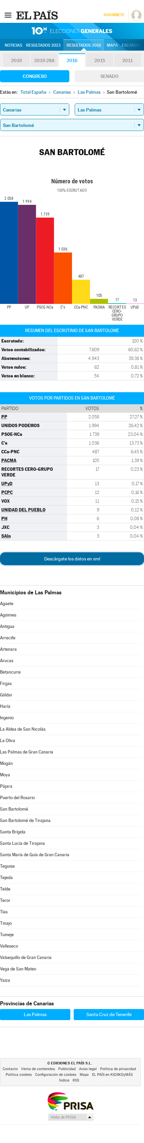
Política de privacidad (118, 1069)
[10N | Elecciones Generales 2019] (72, 31)
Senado (109, 76)
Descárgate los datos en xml (72, 558)
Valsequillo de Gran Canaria (26, 957)
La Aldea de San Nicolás (23, 729)
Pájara (6, 786)
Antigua (7, 626)
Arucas (6, 660)
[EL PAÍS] (38, 15)
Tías (4, 911)
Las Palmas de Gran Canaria (26, 752)
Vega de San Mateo (18, 968)
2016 (72, 60)
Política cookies (19, 1074)
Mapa (112, 45)
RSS (76, 1080)
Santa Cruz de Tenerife (109, 1014)
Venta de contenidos (38, 1069)
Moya (5, 774)
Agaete (6, 603)
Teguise (7, 866)
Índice (64, 1080)
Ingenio (7, 717)
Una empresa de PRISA (70, 1100)
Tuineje (7, 934)
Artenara (8, 649)
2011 (127, 60)
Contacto (10, 1069)
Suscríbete (113, 15)
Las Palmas (35, 1014)
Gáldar (6, 694)
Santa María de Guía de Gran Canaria (34, 854)
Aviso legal (88, 1069)
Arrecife (7, 637)
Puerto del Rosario (17, 797)
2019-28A (44, 60)
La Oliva (7, 740)
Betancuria (10, 672)
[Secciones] (8, 15)
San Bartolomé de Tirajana (25, 820)
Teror (5, 900)
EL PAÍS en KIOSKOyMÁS (112, 1074)
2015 (99, 60)
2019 (16, 60)
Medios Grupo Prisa (70, 1117)
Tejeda (6, 877)
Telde (5, 888)
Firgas (6, 683)
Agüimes (8, 615)
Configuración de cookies (55, 1074)
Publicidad (67, 1069)
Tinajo (6, 923)
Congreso (35, 76)
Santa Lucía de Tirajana (22, 843)
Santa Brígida (12, 831)
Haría (5, 706)
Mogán (6, 763)
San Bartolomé (14, 809)
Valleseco (9, 946)
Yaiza (5, 980)
